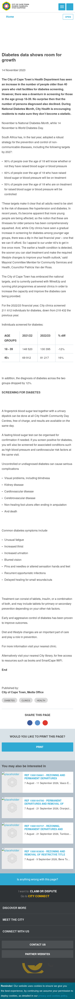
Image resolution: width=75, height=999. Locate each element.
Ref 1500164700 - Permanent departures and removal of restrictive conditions (44, 804)
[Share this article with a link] (45, 722)
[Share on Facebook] (29, 722)
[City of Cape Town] (15, 6)
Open (68, 16)
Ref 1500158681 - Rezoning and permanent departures (44, 776)
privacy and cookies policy (52, 995)
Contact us (38, 944)
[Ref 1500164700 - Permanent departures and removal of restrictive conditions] (12, 807)
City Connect (39, 896)
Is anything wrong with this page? (37, 879)
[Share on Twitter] (37, 722)
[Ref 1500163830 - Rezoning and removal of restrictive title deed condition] (12, 858)
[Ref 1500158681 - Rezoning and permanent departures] (12, 782)
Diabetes (9, 700)
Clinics (26, 700)
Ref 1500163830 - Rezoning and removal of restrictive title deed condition (44, 854)
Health (41, 700)
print (39, 747)
